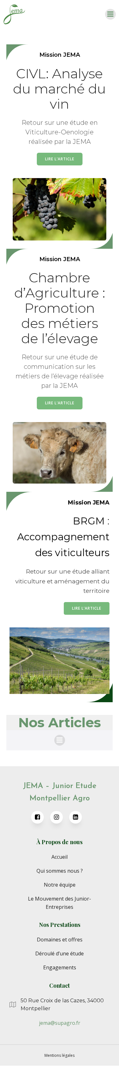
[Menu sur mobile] (110, 14)
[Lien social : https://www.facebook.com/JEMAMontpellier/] (40, 817)
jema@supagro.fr (59, 1022)
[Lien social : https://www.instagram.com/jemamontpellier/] (59, 817)
